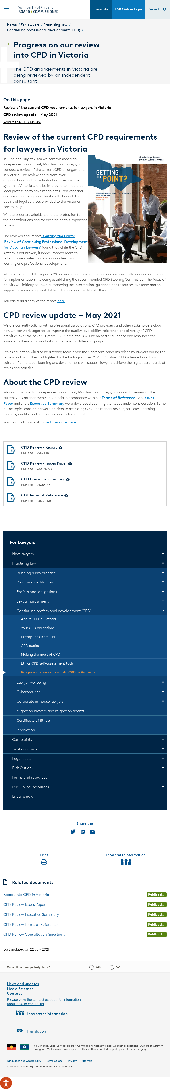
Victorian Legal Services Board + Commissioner (45, 1066)
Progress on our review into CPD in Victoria (58, 672)
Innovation (26, 730)
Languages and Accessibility (24, 1060)
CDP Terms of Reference (42, 495)
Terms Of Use (54, 1060)
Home (12, 25)
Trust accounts (24, 749)
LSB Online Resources (30, 787)
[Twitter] (73, 831)
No (118, 967)
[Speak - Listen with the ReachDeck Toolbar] (6, 1083)
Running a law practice (36, 573)
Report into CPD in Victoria (26, 894)
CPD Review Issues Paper (24, 904)
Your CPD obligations (37, 628)
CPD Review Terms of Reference (30, 924)
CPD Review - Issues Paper (44, 463)
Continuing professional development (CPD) (43, 30)
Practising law (55, 25)
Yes (98, 967)
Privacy (72, 1060)
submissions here (61, 422)
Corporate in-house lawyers (40, 701)
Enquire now (22, 796)
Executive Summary (47, 403)
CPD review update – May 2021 (30, 114)
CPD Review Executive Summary (31, 914)
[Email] (92, 831)
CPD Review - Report (39, 447)
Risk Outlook (22, 768)
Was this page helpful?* (28, 967)
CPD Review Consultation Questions (34, 934)
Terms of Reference (118, 397)
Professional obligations (37, 591)
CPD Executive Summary (42, 479)
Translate (100, 9)
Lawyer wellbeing (31, 682)
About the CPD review (22, 122)
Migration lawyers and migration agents (50, 711)
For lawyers (30, 25)
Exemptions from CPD (39, 637)
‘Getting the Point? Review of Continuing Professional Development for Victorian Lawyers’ (45, 241)
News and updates (23, 984)
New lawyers (23, 554)
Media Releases (20, 988)
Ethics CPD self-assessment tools (47, 663)
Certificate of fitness (34, 720)
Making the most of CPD (40, 654)
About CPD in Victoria (38, 619)
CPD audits (30, 646)
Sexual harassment (33, 601)
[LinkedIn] (83, 831)
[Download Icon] (60, 447)
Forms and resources (29, 777)
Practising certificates (35, 582)
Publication (157, 894)
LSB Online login (128, 9)
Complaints (22, 739)
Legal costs (21, 758)
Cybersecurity (28, 692)
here (61, 301)
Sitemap (87, 1060)
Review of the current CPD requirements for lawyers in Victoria (57, 107)
